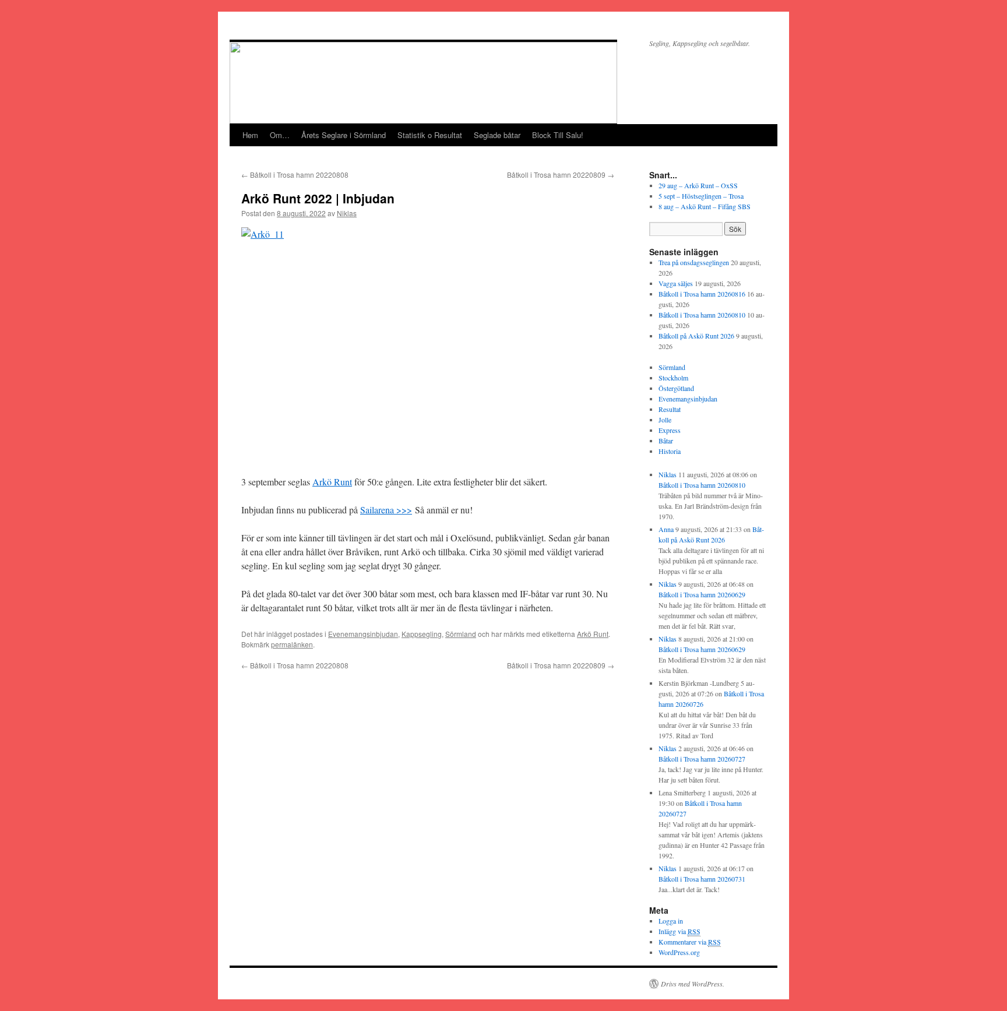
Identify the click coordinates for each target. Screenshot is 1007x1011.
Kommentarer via (690, 941)
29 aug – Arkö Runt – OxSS (698, 185)
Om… (280, 134)
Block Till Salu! (557, 134)
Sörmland (460, 634)
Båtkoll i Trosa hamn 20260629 (702, 594)
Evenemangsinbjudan (363, 634)
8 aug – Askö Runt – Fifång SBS (705, 206)
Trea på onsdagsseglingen (694, 262)
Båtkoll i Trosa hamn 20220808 (294, 174)
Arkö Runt (332, 481)
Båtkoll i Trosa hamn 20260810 (702, 314)
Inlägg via (679, 931)
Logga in (671, 920)
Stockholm (673, 377)
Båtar (666, 440)
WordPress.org (679, 952)
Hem (250, 134)
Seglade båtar (497, 134)
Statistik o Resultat (429, 134)
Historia (670, 451)
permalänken (292, 644)
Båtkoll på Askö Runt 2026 (696, 335)
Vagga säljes (676, 283)
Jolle (665, 419)
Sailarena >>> (386, 509)
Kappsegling (422, 634)
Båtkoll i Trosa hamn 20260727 (702, 758)
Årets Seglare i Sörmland (343, 134)
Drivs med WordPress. (692, 983)
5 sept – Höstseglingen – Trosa (701, 195)
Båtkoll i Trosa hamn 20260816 (702, 293)
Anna (666, 529)
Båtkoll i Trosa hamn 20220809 (560, 174)
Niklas (347, 213)
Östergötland (676, 388)
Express (670, 430)
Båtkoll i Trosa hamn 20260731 (702, 878)
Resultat (670, 409)
